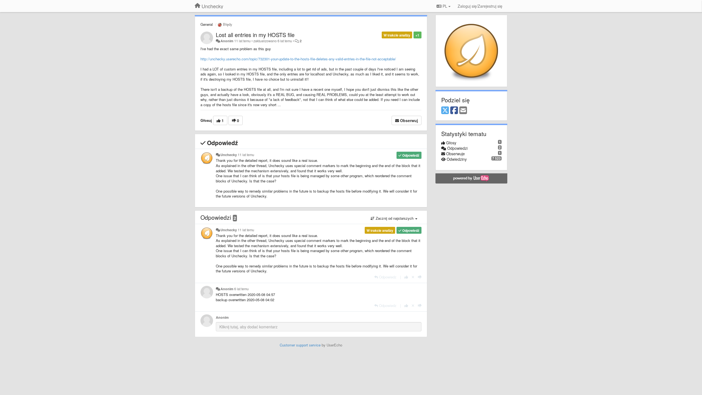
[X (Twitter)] (445, 110)
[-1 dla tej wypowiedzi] (419, 277)
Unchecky (228, 154)
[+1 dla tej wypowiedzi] (406, 277)
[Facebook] (454, 110)
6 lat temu (241, 288)
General (206, 24)
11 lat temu (246, 154)
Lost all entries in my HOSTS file (255, 35)
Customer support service (300, 345)
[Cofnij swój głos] (413, 277)
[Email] (463, 110)
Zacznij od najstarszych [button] (395, 218)
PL (444, 6)
